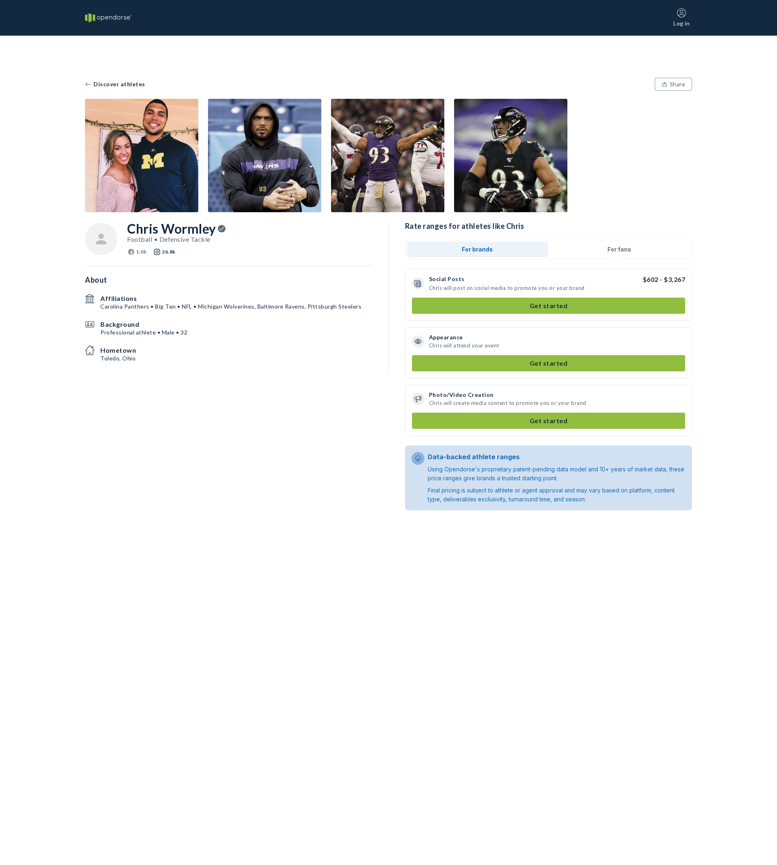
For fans (619, 249)
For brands (477, 249)
